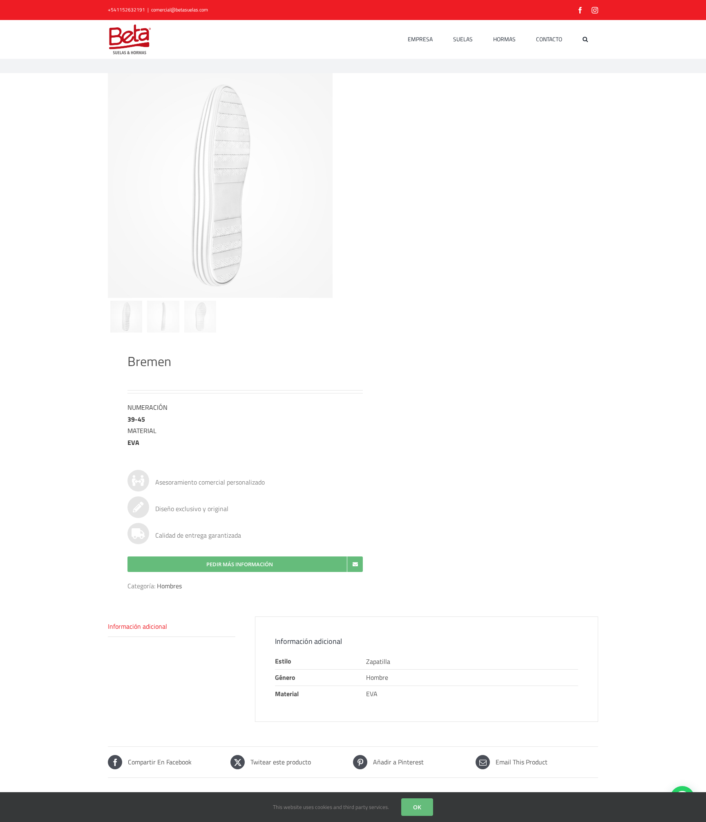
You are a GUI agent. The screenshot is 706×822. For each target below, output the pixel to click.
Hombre (377, 677)
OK (417, 807)
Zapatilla (378, 661)
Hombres (169, 586)
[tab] (171, 626)
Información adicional (137, 626)
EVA (372, 694)
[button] (585, 39)
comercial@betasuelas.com (179, 9)
